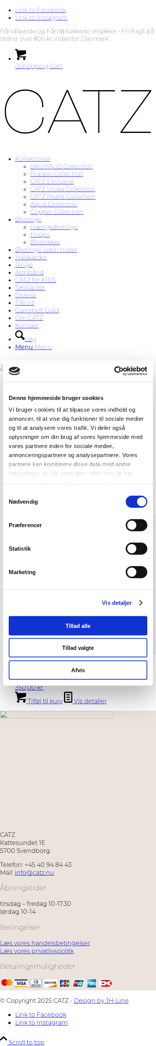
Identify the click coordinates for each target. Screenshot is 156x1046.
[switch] (136, 525)
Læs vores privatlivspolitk (37, 951)
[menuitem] (85, 185)
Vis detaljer (117, 602)
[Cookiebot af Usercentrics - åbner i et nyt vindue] (114, 371)
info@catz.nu (34, 872)
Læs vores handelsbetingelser (45, 943)
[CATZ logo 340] (78, 145)
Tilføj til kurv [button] (44, 701)
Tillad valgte (78, 648)
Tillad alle (78, 625)
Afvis (78, 670)
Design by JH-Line (101, 1000)
